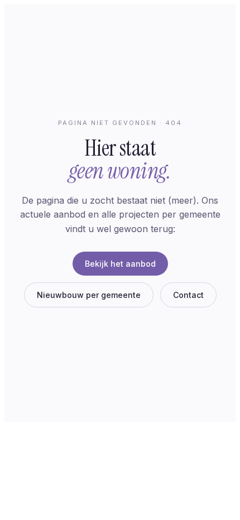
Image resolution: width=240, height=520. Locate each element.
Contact (188, 295)
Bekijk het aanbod (120, 263)
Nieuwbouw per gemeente (89, 295)
